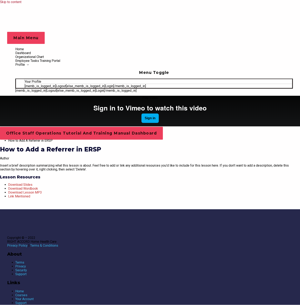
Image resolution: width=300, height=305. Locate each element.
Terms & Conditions (44, 245)
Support (21, 274)
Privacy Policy (17, 245)
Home (19, 49)
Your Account (24, 299)
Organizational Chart (29, 57)
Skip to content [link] (10, 2)
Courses (21, 295)
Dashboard (23, 53)
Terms (19, 262)
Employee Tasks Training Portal (37, 61)
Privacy (20, 266)
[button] (150, 98)
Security (21, 270)
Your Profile (33, 81)
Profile (20, 65)
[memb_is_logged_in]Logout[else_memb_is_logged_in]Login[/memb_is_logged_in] (85, 86)
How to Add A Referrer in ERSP (30, 140)
